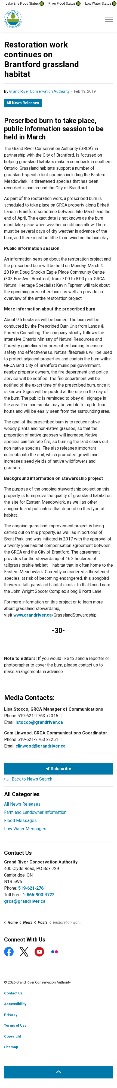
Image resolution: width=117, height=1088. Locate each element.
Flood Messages (20, 820)
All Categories (22, 794)
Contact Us (13, 993)
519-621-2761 (32, 888)
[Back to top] (58, 1072)
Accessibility (15, 1004)
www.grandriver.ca (32, 615)
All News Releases (23, 103)
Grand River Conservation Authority (39, 91)
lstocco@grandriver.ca (39, 722)
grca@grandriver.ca (24, 901)
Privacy (10, 1015)
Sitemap (11, 1047)
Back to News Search (32, 779)
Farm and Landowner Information (35, 812)
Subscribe (60, 768)
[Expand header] (109, 19)
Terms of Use (15, 1025)
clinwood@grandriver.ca (41, 746)
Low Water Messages (25, 828)
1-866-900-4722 (38, 894)
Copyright (12, 1036)
